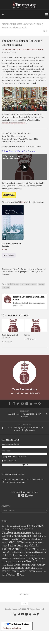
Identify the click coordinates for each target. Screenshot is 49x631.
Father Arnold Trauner (28, 284)
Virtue (22, 575)
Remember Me (10, 461)
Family (4, 546)
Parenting (11, 565)
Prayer (31, 565)
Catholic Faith (29, 535)
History (41, 284)
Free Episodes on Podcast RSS (24, 492)
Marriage (8, 562)
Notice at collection (12, 628)
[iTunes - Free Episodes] (30, 403)
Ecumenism (40, 542)
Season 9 (6, 27)
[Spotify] (39, 403)
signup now (6, 457)
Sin (43, 565)
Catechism (36, 533)
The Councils (19, 27)
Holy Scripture (39, 558)
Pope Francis (21, 565)
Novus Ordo (34, 561)
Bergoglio (5, 526)
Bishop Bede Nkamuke (18, 526)
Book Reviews (23, 533)
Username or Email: (10, 444)
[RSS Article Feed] (26, 403)
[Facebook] (9, 403)
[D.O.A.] (35, 325)
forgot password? (20, 457)
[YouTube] (22, 403)
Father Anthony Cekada (23, 545)
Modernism (19, 561)
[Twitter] (18, 403)
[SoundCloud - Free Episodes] (35, 403)
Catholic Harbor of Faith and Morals (23, 539)
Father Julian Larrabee (15, 552)
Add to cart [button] (9, 255)
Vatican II (12, 574)
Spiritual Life (22, 567)
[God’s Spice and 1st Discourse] (13, 325)
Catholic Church (11, 535)
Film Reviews (14, 558)
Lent (3, 562)
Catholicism (15, 542)
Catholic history (13, 284)
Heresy (22, 558)
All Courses (24, 594)
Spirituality (8, 567)
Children (27, 542)
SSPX (32, 567)
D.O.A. (27, 335)
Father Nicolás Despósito (35, 552)
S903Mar (6, 287)
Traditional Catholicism (18, 571)
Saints (39, 565)
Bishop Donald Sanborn (18, 530)
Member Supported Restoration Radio (22, 24)
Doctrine (34, 542)
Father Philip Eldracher (14, 555)
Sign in (22, 202)
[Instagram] (13, 403)
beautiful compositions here (14, 123)
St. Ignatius (39, 568)
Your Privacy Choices (19, 624)
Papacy (4, 565)
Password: (6, 451)
